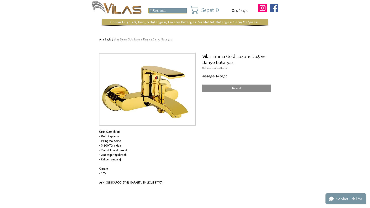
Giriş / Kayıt (240, 10)
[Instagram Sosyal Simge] (262, 8)
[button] (207, 10)
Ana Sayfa (105, 39)
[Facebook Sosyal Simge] (274, 8)
